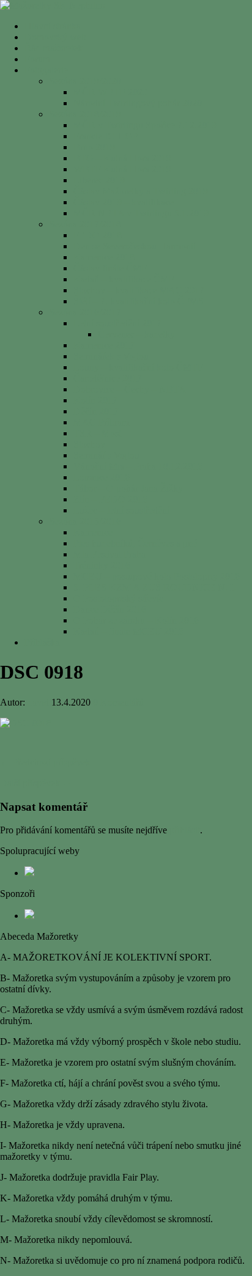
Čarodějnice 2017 (107, 378)
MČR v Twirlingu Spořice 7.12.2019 (145, 125)
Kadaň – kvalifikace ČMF (123, 279)
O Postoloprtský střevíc (118, 598)
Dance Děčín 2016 (109, 609)
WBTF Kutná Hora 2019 (122, 169)
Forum (37, 59)
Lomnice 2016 (101, 477)
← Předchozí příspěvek (45, 762)
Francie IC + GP (105, 136)
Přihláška (42, 642)
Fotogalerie (46, 70)
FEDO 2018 (97, 235)
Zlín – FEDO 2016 (110, 499)
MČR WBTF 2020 (110, 92)
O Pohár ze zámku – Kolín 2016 (136, 620)
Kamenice (93, 532)
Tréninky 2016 (101, 565)
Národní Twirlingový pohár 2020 (137, 103)
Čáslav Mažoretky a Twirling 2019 (140, 191)
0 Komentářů (118, 702)
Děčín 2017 (96, 411)
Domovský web (55, 37)
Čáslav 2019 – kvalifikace (123, 202)
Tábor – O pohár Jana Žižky (128, 488)
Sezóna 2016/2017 (85, 312)
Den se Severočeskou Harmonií (134, 246)
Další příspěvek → (36, 783)
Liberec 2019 (99, 180)
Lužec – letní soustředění (121, 510)
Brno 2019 (94, 147)
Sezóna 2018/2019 (85, 114)
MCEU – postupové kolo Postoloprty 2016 (156, 576)
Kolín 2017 (95, 400)
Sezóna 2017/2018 (85, 224)
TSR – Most (97, 433)
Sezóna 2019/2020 (85, 81)
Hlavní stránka (52, 26)
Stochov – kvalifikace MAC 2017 (138, 290)
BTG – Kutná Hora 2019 (122, 158)
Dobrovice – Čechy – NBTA (129, 389)
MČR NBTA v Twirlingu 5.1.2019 (141, 213)
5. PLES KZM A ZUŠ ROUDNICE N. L (154, 587)
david (38, 702)
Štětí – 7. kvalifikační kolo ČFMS (138, 301)
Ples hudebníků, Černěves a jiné (135, 543)
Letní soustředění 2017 (117, 323)
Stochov (89, 444)
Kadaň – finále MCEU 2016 (128, 631)
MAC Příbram (101, 422)
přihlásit (184, 830)
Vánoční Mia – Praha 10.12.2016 (137, 466)
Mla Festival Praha (109, 554)
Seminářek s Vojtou (111, 356)
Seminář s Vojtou (106, 455)
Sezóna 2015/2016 (85, 521)
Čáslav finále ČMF (110, 268)
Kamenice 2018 (104, 257)
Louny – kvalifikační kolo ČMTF (138, 367)
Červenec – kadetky (136, 334)
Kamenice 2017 (104, 345)
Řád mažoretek (53, 48)
